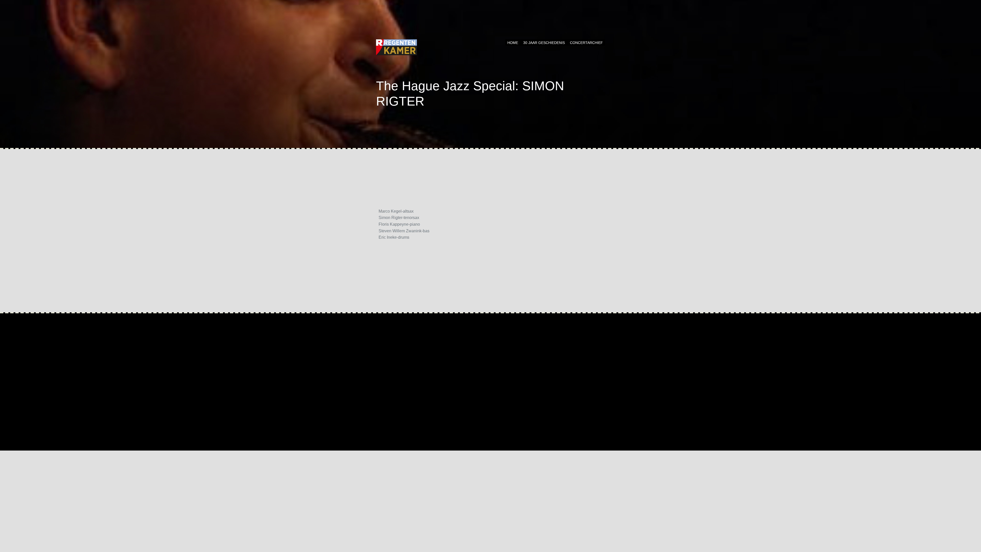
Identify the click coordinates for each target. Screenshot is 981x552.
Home (512, 43)
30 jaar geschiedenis (544, 43)
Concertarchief (586, 43)
